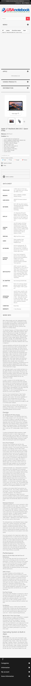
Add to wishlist (9, 176)
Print (5, 165)
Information (8, 88)
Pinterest (25, 159)
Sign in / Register (25, 2)
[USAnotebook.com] (15, 9)
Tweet (4, 159)
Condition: (3, 136)
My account (5, 672)
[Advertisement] (15, 51)
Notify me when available (7, 158)
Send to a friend (7, 163)
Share (10, 159)
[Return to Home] (2, 30)
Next (24, 121)
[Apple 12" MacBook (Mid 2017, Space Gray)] (11, 121)
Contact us (18, 2)
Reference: (3, 134)
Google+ (17, 159)
